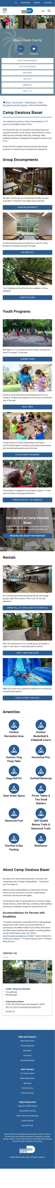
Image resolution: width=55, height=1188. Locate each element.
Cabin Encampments (27, 207)
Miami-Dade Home (27, 1041)
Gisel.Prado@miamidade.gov (15, 936)
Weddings (27, 73)
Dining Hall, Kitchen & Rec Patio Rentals (27, 608)
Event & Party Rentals (27, 698)
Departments (30, 102)
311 (16, 3)
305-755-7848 (28, 933)
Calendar (37, 3)
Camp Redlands (27, 297)
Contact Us (10, 1011)
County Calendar (27, 1121)
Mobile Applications (27, 1078)
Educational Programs (27, 454)
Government (18, 102)
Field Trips (27, 407)
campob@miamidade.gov (30, 1007)
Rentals (27, 79)
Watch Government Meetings (27, 1116)
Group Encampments (27, 60)
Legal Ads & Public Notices (27, 1106)
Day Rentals (27, 252)
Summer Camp (27, 359)
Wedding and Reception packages (27, 536)
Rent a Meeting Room (27, 653)
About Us (27, 91)
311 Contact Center (27, 1073)
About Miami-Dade (27, 1060)
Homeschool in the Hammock (27, 500)
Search (49, 11)
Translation (47, 3)
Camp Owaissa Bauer (17, 989)
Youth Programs (27, 67)
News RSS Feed (27, 1125)
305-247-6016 (11, 1007)
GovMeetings (25, 3)
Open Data (27, 1083)
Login (43, 11)
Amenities (27, 85)
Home (8, 102)
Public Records (27, 1088)
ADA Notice (27, 1051)
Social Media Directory (27, 1111)
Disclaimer (27, 1055)
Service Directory (27, 1093)
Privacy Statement (27, 1046)
